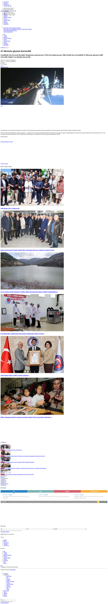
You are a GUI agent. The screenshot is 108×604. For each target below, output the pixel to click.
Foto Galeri (6, 1)
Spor (12, 30)
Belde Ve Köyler (7, 17)
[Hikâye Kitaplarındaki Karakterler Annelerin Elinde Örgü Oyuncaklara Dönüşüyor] (32, 414)
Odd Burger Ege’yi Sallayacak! (10, 208)
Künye (5, 31)
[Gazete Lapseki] (5, 11)
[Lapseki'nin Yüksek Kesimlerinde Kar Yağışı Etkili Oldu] (6, 473)
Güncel (5, 14)
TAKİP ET (3, 479)
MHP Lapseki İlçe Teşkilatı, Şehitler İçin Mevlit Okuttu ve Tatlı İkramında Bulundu (25, 468)
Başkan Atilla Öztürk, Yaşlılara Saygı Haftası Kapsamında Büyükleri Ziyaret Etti (25, 456)
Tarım (15, 30)
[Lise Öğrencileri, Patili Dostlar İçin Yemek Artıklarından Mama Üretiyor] (32, 330)
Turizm (5, 21)
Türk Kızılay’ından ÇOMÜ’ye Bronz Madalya (15, 375)
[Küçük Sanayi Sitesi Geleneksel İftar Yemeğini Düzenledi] (6, 460)
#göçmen (3, 141)
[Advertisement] (45, 118)
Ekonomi (6, 22)
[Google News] (4, 67)
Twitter (10, 27)
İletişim (8, 31)
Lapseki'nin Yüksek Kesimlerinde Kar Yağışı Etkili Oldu (19, 474)
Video (5, 592)
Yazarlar (5, 593)
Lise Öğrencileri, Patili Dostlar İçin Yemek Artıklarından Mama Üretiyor (22, 333)
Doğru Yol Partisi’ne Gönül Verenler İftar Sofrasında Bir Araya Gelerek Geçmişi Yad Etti (27, 250)
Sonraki (6, 163)
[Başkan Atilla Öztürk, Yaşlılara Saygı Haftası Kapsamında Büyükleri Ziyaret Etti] (6, 454)
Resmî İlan (6, 24)
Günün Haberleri (7, 5)
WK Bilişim (12, 569)
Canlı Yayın (6, 4)
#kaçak (6, 141)
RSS (12, 31)
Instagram (14, 27)
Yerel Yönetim (7, 20)
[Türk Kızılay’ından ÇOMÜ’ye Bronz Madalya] (32, 372)
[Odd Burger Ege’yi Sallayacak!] (32, 205)
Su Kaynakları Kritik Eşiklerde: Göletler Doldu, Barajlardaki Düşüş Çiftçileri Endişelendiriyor (29, 292)
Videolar (5, 3)
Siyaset (5, 18)
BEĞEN (3, 477)
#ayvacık (11, 141)
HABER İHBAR (5, 602)
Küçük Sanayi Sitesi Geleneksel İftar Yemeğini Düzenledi (19, 462)
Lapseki (5, 16)
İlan (4, 13)
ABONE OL (4, 485)
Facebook (6, 27)
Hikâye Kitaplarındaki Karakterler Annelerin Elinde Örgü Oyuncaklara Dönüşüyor (26, 417)
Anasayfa (3, 47)
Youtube (19, 27)
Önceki (2, 163)
